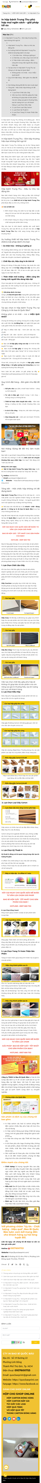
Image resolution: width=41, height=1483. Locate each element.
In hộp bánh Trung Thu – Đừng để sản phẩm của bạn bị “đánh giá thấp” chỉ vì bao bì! (20, 1300)
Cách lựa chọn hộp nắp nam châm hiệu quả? (19, 1279)
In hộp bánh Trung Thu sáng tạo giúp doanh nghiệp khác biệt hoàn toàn (18, 1311)
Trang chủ (6, 13)
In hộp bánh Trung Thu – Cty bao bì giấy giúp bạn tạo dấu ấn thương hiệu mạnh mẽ (20, 1316)
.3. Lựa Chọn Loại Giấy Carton (22, 107)
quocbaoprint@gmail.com (29, 1)
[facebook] (5, 1419)
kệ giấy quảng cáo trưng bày (22, 365)
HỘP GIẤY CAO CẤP (19, 13)
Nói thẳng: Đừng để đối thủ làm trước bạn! (23, 85)
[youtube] (14, 1419)
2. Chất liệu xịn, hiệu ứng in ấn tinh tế (25, 58)
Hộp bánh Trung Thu (9, 145)
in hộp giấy (33, 127)
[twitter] (9, 1419)
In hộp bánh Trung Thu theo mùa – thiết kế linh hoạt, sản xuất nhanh (20, 1305)
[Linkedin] (16, 1264)
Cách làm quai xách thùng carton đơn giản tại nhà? (21, 1276)
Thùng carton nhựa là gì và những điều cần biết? (20, 1273)
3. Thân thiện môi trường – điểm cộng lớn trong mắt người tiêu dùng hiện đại (24, 62)
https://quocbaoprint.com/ (19, 1252)
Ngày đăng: (7, 29)
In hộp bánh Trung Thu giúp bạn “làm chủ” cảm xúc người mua (21, 1289)
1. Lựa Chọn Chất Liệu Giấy (21, 92)
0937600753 (14, 1)
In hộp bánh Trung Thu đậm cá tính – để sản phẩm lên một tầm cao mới (21, 1284)
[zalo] (18, 1419)
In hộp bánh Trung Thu (9, 120)
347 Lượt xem (26, 29)
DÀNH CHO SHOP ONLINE (16, 1389)
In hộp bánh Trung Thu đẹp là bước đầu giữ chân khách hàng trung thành (20, 1294)
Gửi (35, 1342)
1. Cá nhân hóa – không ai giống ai (23, 55)
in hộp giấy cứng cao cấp (19, 343)
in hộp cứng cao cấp (22, 268)
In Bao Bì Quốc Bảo (14, 295)
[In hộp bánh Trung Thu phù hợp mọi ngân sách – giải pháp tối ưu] (6, 6)
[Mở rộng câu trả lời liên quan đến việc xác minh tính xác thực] (11, 1136)
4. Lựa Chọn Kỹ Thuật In (20, 110)
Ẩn (11, 34)
